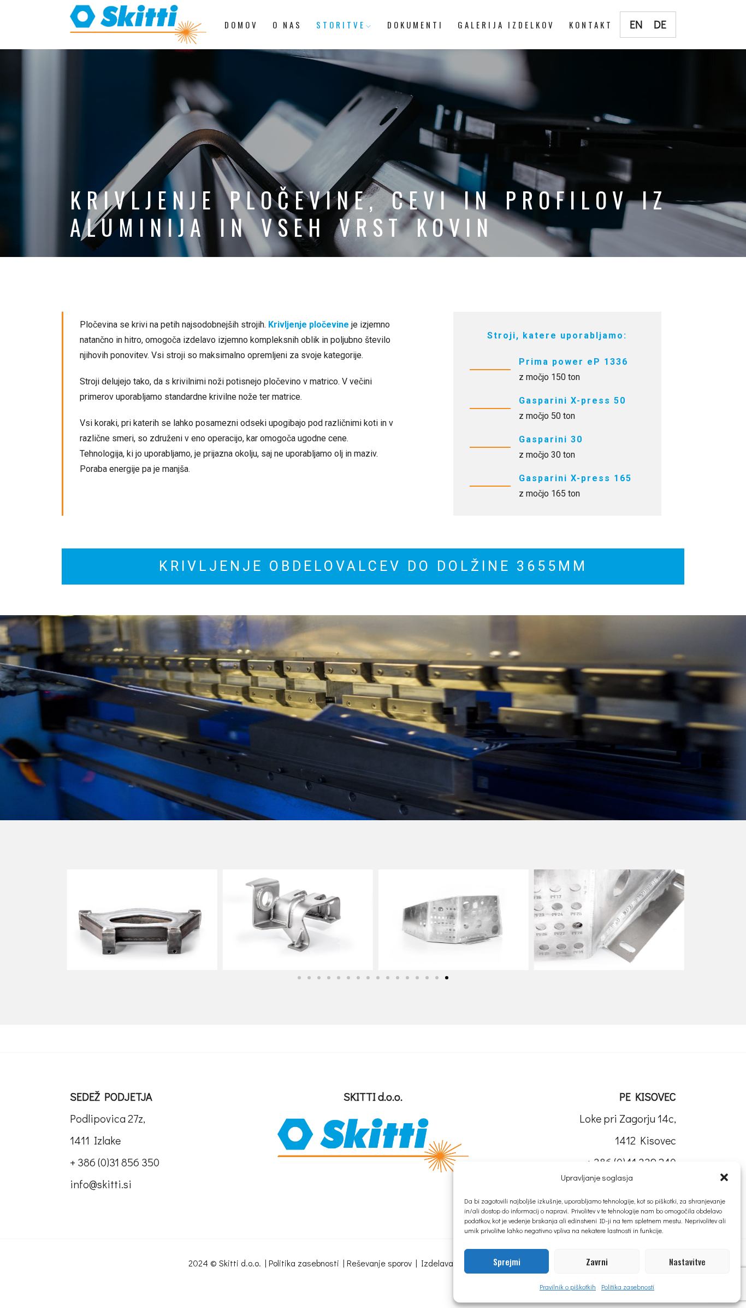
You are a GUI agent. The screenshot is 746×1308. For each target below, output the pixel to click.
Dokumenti (415, 25)
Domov (241, 25)
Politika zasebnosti (627, 1286)
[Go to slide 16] (446, 977)
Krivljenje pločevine (308, 324)
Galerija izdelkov (506, 25)
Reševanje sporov (379, 1263)
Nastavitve (687, 1262)
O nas (287, 25)
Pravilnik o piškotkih (568, 1286)
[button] (724, 1177)
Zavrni (597, 1262)
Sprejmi (506, 1262)
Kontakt (591, 25)
